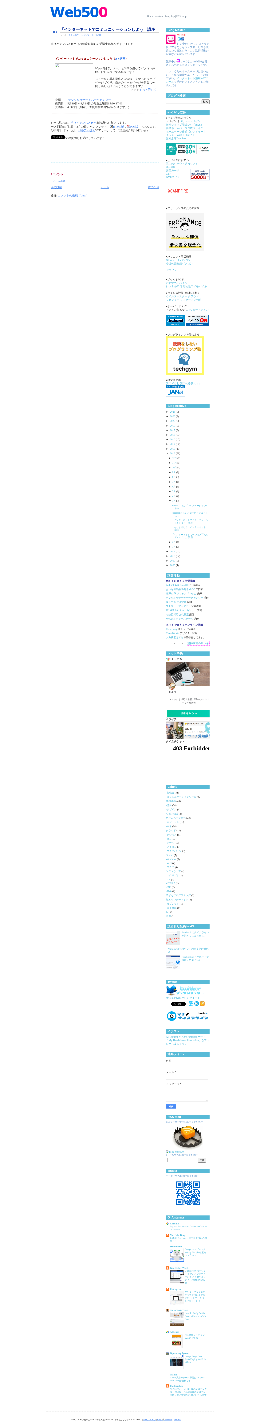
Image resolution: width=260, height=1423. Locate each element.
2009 (173, 560)
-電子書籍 (171, 908)
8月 (174, 477)
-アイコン (171, 847)
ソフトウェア (173, 871)
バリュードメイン (190, 121)
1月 (174, 546)
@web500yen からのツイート (183, 997)
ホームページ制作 (176, 818)
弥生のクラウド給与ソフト (182, 163)
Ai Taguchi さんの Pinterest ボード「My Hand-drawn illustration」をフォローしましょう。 (187, 1040)
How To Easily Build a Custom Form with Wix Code (195, 1316)
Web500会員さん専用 (177, 585)
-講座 (169, 805)
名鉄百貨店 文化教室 (177, 614)
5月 (174, 491)
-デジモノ (171, 834)
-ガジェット (173, 822)
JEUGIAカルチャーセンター (181, 610)
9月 (174, 472)
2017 (173, 430)
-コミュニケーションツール (81, 35)
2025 (173, 411)
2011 (173, 551)
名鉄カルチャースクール (179, 618)
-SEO (169, 838)
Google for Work (179, 1268)
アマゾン (171, 270)
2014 (173, 444)
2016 (173, 435)
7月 (174, 482)
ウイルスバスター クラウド (182, 296)
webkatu (159, 16)
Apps (184, 16)
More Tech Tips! (179, 1310)
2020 (173, 421)
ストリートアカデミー (178, 606)
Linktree (177, 1419)
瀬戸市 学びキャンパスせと (181, 593)
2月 (174, 542)
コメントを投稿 (58, 181)
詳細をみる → (189, 713)
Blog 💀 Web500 (164, 1419)
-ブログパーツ (174, 851)
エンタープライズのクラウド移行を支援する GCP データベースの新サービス (195, 1297)
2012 (173, 453)
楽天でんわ (172, 383)
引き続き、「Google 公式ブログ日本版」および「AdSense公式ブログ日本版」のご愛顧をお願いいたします (188, 1391)
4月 (174, 496)
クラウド (171, 830)
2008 (173, 565)
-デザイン (171, 809)
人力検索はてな (174, 637)
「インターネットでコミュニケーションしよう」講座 (107, 29)
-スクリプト (173, 875)
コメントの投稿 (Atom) (72, 195)
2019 (173, 425)
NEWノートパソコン (178, 260)
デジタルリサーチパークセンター (89, 99)
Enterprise (175, 1289)
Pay (168, 912)
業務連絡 (171, 801)
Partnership (176, 1386)
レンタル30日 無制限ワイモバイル (186, 286)
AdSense (174, 1332)
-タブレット (173, 904)
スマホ (170, 855)
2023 (173, 416)
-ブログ (170, 867)
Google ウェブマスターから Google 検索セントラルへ (195, 1252)
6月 (174, 486)
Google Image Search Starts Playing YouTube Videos (195, 1359)
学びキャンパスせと (83, 122)
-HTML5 (171, 883)
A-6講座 (120, 58)
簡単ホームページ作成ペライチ (184, 128)
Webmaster (176, 1246)
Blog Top (170, 16)
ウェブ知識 (172, 813)
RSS (178, 16)
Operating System (179, 1353)
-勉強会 (98, 35)
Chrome (174, 1223)
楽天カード (172, 170)
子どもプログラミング (178, 895)
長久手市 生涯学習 (176, 602)
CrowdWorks (172, 633)
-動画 (169, 891)
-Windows (171, 859)
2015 (173, 439)
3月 (174, 501)
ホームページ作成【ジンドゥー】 (186, 131)
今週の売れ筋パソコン (179, 263)
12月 (174, 458)
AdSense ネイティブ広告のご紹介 (195, 1336)
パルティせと (86, 130)
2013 (173, 449)
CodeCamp (172, 629)
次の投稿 (56, 187)
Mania (173, 1374)
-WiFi (169, 863)
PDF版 (134, 126)
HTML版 (118, 126)
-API (168, 879)
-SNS (169, 887)
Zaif (168, 173)
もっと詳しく (148, 89)
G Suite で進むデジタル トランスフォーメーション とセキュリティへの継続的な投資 (195, 1276)
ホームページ (149, 1419)
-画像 (169, 826)
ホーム (105, 187)
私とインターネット (177, 899)
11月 (174, 462)
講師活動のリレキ (198, 643)
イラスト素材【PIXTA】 (180, 135)
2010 (173, 556)
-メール (170, 842)
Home (150, 16)
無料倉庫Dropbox (176, 138)
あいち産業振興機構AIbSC (180, 589)
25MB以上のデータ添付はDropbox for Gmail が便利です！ (187, 1379)
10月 (174, 467)
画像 (168, 916)
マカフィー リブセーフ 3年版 (183, 299)
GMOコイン (173, 177)
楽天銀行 (171, 167)
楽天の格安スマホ (190, 383)
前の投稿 (153, 187)
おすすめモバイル (176, 283)
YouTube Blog (177, 1235)
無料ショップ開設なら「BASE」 (185, 124)
